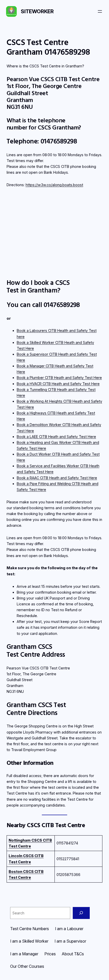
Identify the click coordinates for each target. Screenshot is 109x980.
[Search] (81, 913)
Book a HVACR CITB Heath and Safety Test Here (58, 384)
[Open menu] (100, 11)
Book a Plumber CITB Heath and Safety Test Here (59, 377)
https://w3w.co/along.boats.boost (54, 185)
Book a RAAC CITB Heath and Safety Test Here (57, 478)
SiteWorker (37, 11)
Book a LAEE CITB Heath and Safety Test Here (56, 436)
